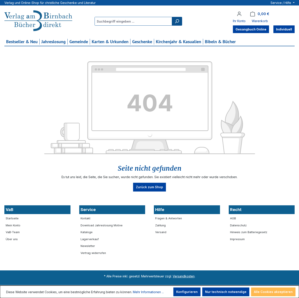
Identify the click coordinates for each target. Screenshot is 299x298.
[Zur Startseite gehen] (38, 21)
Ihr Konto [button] (239, 21)
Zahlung (160, 225)
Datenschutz (238, 225)
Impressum (237, 239)
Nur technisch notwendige (225, 292)
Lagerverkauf (90, 239)
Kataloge (87, 232)
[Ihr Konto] (239, 13)
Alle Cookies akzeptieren (273, 292)
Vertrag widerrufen (93, 253)
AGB (233, 218)
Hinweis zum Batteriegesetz (248, 232)
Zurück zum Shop (149, 187)
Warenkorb (260, 21)
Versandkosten (184, 276)
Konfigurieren (187, 292)
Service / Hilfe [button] (281, 3)
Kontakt (85, 218)
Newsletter (88, 246)
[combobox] (133, 21)
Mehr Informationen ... (148, 292)
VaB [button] (9, 209)
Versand (160, 232)
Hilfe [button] (159, 209)
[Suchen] (177, 21)
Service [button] (88, 209)
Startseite (12, 218)
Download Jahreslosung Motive (102, 225)
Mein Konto (13, 225)
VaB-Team (13, 232)
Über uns (12, 239)
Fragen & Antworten (168, 218)
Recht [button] (235, 209)
